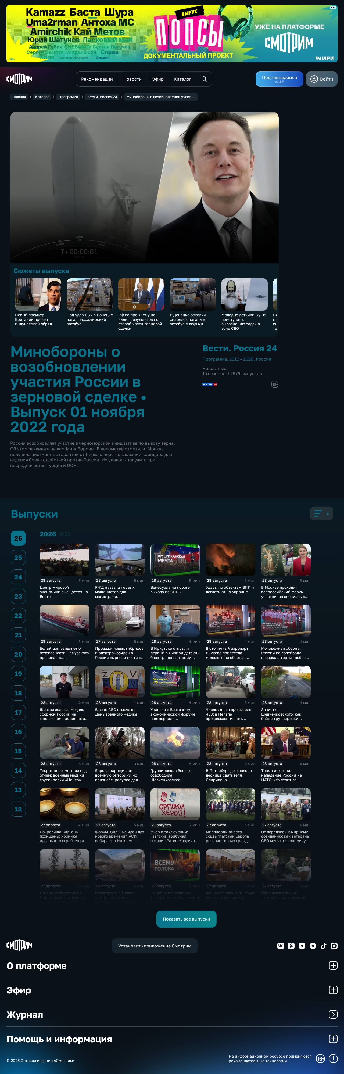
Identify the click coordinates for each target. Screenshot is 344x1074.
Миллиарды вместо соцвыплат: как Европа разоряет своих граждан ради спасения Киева (229, 838)
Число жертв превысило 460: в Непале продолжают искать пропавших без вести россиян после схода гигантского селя (228, 720)
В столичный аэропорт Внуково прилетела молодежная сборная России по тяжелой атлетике (227, 657)
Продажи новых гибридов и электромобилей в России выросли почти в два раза (119, 655)
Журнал (24, 1014)
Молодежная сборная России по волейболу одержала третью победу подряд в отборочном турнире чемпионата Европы (284, 659)
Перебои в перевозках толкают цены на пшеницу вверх (175, 897)
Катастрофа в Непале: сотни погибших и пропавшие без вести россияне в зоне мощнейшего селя (116, 901)
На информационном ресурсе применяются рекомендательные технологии (270, 1058)
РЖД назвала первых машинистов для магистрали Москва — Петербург (115, 594)
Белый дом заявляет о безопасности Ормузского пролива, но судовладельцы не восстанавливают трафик (64, 657)
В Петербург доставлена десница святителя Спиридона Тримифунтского (229, 777)
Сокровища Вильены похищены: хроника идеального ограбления (62, 836)
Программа (68, 97)
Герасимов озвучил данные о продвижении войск (283, 897)
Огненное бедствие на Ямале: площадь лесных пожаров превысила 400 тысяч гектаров (63, 899)
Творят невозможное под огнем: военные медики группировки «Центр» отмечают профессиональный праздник (63, 781)
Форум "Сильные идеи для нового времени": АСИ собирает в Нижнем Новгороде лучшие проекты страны (119, 840)
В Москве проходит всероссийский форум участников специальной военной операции (285, 594)
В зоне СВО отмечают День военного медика (116, 711)
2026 (64, 534)
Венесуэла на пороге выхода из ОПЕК (170, 589)
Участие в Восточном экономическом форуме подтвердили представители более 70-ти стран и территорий (173, 718)
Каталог (42, 97)
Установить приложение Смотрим (154, 946)
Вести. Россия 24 (102, 97)
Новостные (214, 368)
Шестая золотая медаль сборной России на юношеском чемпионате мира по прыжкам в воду (63, 716)
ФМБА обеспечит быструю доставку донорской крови (230, 897)
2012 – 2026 (241, 359)
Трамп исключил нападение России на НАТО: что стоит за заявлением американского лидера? (283, 779)
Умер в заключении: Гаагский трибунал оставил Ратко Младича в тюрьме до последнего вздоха (174, 840)
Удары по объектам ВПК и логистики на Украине (230, 589)
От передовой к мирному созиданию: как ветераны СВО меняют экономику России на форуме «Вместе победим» (285, 840)
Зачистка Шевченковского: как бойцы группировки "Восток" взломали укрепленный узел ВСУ (282, 718)
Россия (263, 359)
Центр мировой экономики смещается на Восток (64, 592)
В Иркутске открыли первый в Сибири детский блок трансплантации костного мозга (175, 655)
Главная (19, 97)
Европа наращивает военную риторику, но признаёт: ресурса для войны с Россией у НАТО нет (118, 779)
